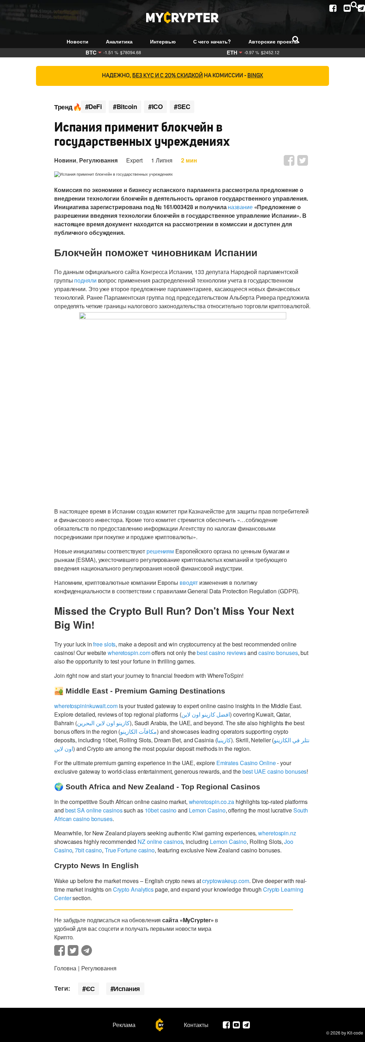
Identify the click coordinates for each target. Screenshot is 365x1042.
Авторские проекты (273, 41)
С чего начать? (212, 41)
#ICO (155, 106)
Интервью (163, 41)
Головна (65, 968)
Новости (77, 41)
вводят (189, 582)
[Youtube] (347, 8)
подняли (85, 280)
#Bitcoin (125, 106)
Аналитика (119, 41)
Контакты (196, 1025)
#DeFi (93, 106)
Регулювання (98, 160)
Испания (127, 988)
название (240, 207)
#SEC (182, 106)
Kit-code (355, 1033)
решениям (160, 551)
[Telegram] (361, 8)
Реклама (124, 1025)
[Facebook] (332, 8)
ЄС (90, 988)
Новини (65, 160)
